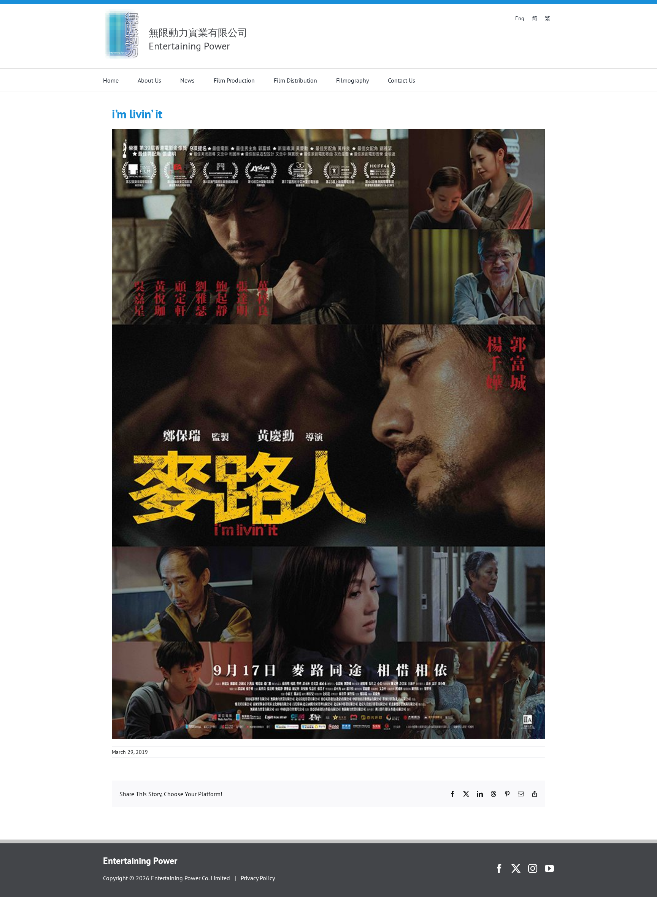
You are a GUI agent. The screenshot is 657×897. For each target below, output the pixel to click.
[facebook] (499, 868)
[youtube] (549, 868)
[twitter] (516, 868)
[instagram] (532, 868)
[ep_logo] (122, 10)
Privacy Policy (258, 878)
